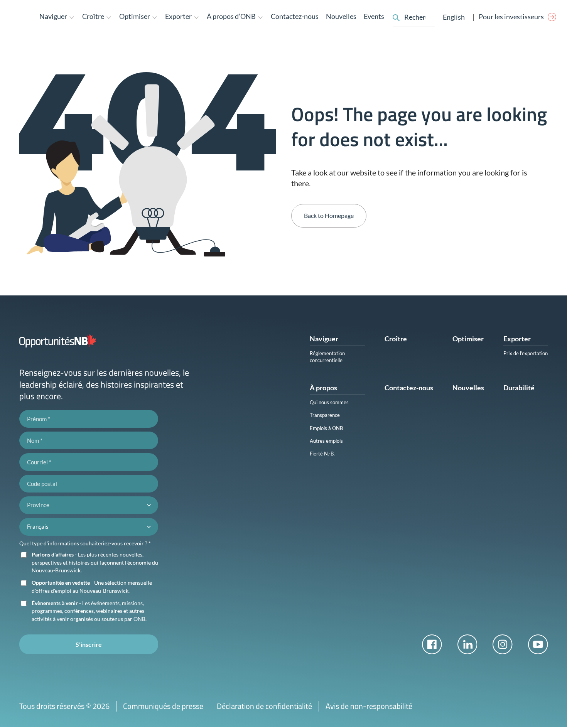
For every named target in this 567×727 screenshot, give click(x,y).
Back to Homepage (329, 215)
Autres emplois (326, 441)
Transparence (325, 415)
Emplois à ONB (326, 428)
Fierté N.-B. (322, 453)
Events (374, 16)
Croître (396, 338)
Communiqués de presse (163, 706)
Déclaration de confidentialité (264, 706)
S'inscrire (89, 644)
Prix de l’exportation (525, 353)
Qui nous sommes (329, 402)
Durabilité (519, 387)
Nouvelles (341, 16)
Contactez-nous (295, 16)
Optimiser (468, 338)
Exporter (517, 338)
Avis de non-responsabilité (369, 706)
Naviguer (324, 338)
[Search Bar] (396, 16)
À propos (323, 387)
